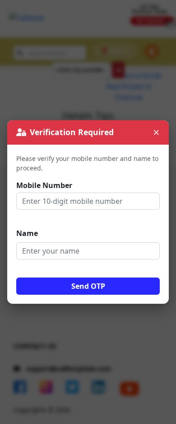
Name (27, 233)
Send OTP (88, 286)
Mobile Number (44, 185)
